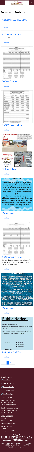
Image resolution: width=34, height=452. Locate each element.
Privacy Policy (22, 447)
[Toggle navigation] (2, 3)
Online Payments (8, 390)
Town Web (26, 445)
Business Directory (9, 383)
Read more (6, 27)
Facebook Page (8, 394)
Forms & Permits (8, 387)
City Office (6, 380)
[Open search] (31, 2)
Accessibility (12, 447)
